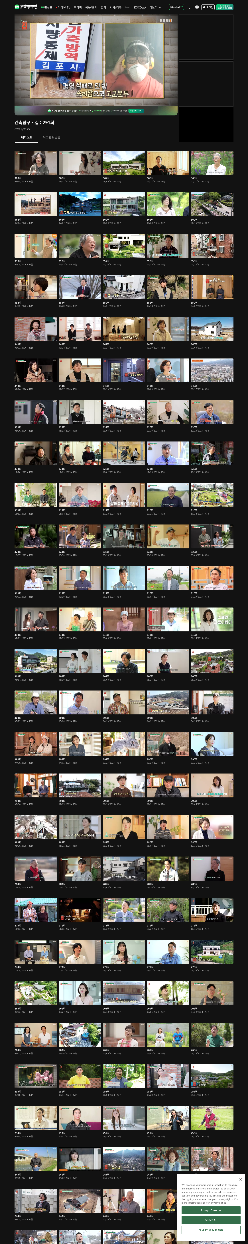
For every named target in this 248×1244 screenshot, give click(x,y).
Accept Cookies (211, 1210)
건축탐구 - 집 (27, 122)
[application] (96, 60)
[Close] (241, 1179)
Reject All (211, 1220)
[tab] (26, 137)
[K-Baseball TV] (176, 7)
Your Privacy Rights (210, 1229)
